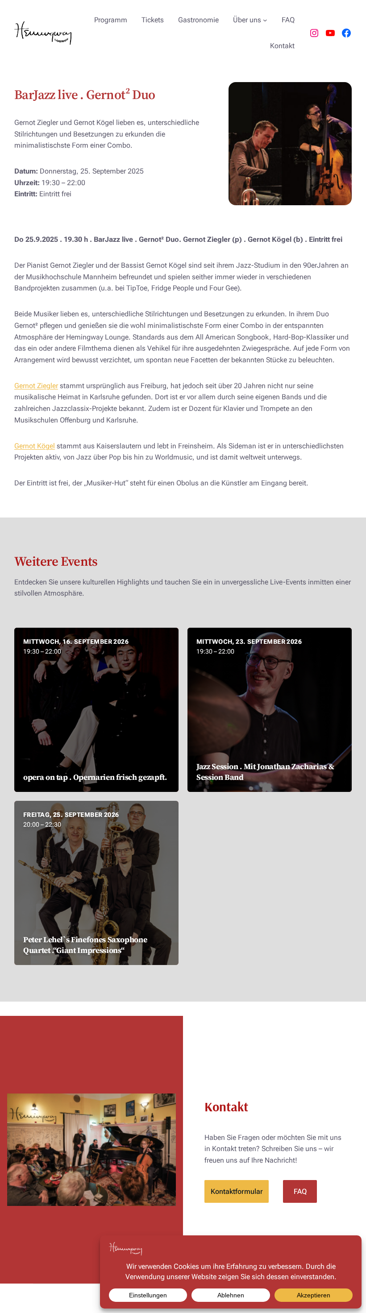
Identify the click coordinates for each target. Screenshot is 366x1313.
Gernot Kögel (34, 446)
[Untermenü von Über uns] (265, 20)
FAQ (300, 1191)
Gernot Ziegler (36, 385)
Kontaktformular (237, 1191)
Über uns (247, 20)
